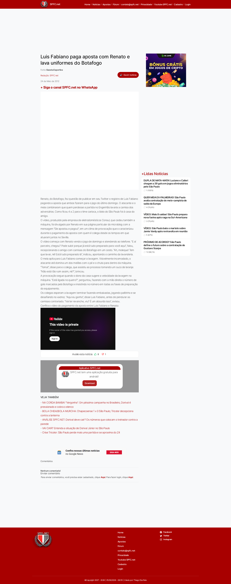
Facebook (167, 532)
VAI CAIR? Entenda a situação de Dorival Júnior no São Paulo (76, 428)
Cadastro (178, 4)
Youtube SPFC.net (163, 4)
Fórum (116, 4)
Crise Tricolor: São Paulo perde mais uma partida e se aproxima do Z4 (81, 432)
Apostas (107, 4)
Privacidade (146, 4)
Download (90, 383)
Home (87, 4)
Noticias (96, 4)
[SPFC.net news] (90, 452)
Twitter (166, 535)
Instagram (167, 539)
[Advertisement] (115, 29)
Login (187, 4)
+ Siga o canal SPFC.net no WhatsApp (69, 87)
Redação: (49, 75)
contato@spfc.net (129, 4)
